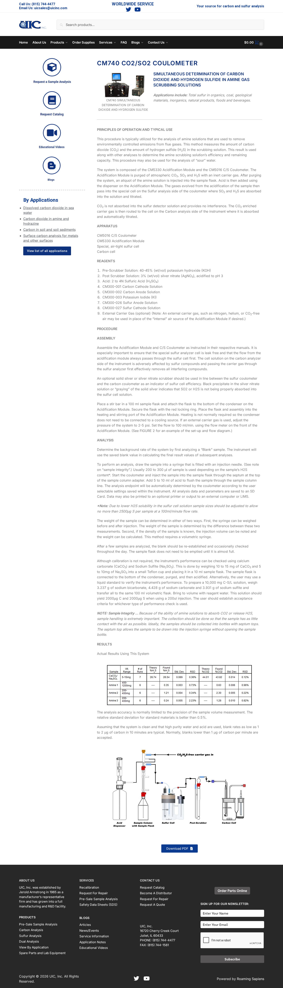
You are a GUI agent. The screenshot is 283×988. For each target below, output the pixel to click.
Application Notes (92, 942)
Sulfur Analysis (30, 936)
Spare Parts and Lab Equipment (42, 953)
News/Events (89, 931)
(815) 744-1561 (158, 945)
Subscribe (232, 959)
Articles (85, 925)
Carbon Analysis (31, 930)
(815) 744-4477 (43, 4)
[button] (254, 42)
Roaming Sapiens (250, 979)
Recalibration (89, 887)
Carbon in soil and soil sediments (49, 229)
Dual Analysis (29, 941)
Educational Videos (93, 948)
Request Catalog (152, 887)
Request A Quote (152, 905)
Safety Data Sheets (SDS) (98, 905)
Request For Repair (93, 893)
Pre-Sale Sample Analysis (38, 924)
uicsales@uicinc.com (50, 8)
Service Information (94, 936)
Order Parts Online (232, 891)
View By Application (34, 947)
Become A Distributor (156, 893)
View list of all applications (47, 251)
